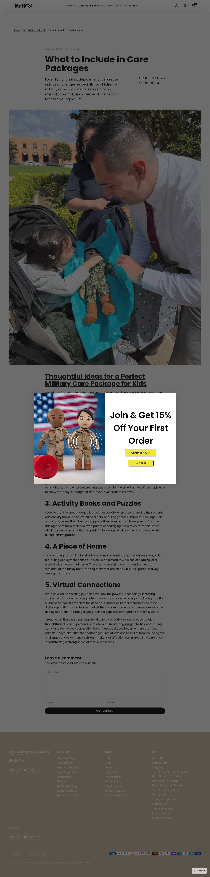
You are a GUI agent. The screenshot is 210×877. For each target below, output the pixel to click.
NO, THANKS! (140, 463)
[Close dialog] (37, 397)
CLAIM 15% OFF (140, 452)
